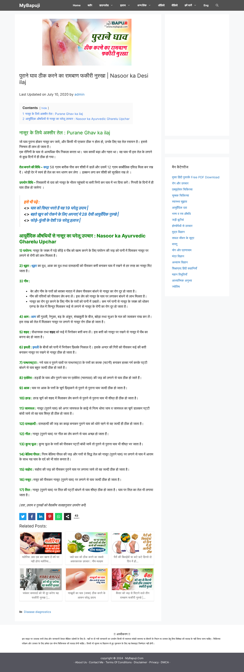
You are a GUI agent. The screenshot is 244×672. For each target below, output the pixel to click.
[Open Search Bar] (217, 5)
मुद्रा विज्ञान (178, 232)
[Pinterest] (49, 516)
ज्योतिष (176, 286)
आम (33, 317)
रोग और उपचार (180, 183)
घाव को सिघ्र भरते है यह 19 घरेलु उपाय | (59, 207)
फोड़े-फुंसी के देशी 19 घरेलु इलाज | (55, 220)
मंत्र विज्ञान (178, 256)
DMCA (165, 662)
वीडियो (175, 5)
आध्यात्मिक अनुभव (182, 280)
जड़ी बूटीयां (178, 220)
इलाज (123, 5)
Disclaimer (140, 662)
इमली (36, 347)
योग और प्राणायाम (181, 250)
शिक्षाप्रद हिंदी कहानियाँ (184, 268)
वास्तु (174, 244)
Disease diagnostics (37, 612)
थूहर (34, 266)
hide (44, 108)
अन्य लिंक (141, 5)
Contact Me (96, 662)
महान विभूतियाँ (179, 274)
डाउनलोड (104, 5)
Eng (206, 5)
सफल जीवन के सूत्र (183, 238)
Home (77, 5)
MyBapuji (29, 5)
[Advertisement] (197, 75)
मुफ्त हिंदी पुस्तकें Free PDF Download (196, 177)
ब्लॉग (90, 5)
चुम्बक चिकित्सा (180, 195)
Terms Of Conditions (119, 662)
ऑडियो (161, 5)
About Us (81, 662)
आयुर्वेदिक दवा (179, 207)
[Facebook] (31, 516)
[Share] (67, 516)
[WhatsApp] (58, 516)
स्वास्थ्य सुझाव (179, 201)
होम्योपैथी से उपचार (182, 226)
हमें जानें (188, 5)
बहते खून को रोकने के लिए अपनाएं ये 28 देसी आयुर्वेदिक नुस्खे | (74, 214)
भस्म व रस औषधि (181, 213)
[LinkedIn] (40, 516)
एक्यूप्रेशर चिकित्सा (182, 189)
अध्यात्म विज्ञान (180, 262)
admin (79, 94)
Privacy (154, 662)
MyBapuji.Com (134, 658)
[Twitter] (22, 516)
